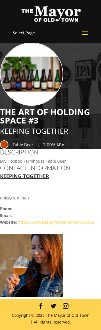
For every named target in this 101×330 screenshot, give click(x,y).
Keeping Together (34, 131)
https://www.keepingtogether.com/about (56, 222)
